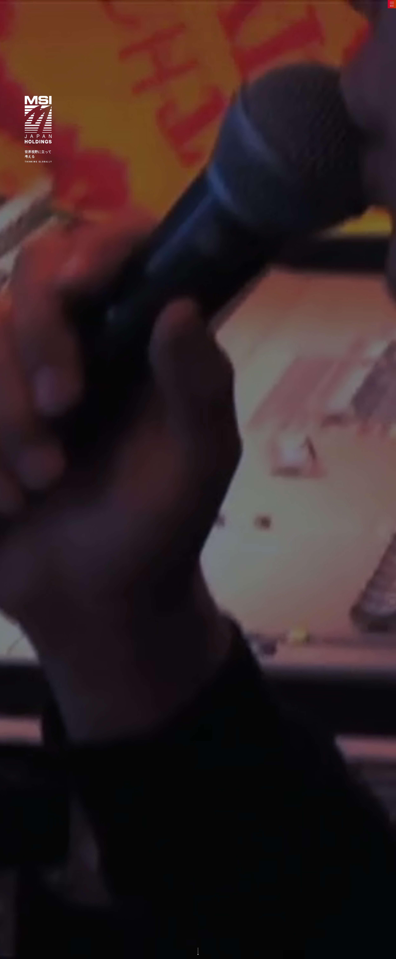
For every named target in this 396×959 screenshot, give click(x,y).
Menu (392, 6)
